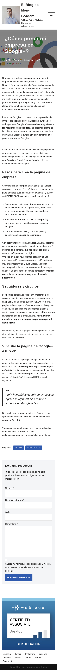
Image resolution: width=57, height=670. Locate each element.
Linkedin (7, 654)
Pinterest (7, 657)
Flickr (18, 657)
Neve (12, 667)
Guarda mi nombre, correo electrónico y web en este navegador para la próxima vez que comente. (28, 567)
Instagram (30, 654)
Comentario (11, 524)
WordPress (41, 667)
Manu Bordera (14, 60)
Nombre (9, 488)
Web (7, 512)
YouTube (43, 654)
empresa (18, 448)
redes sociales (34, 448)
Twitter (18, 654)
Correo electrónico (14, 500)
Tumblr (38, 657)
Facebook (7, 661)
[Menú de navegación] (51, 14)
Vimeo (28, 657)
